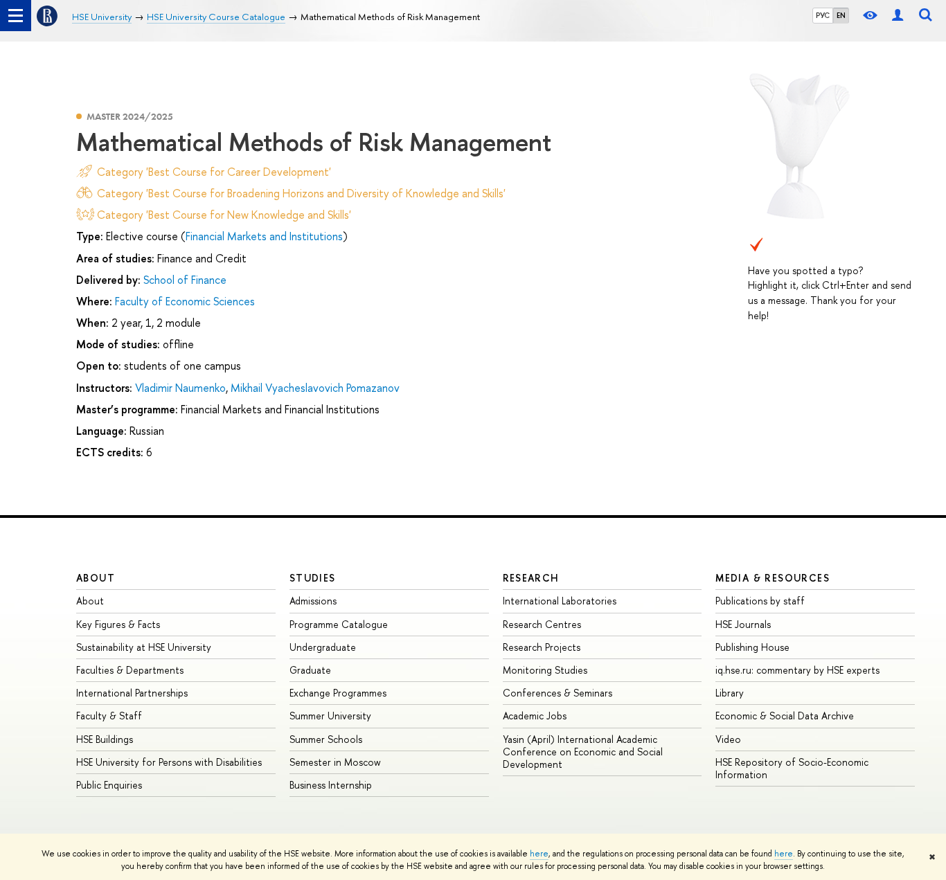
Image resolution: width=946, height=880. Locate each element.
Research (531, 577)
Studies (312, 577)
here (539, 853)
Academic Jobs (534, 715)
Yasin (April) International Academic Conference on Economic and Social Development (583, 752)
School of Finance (184, 279)
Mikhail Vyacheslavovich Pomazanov (315, 387)
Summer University (330, 715)
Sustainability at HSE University (143, 647)
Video (728, 739)
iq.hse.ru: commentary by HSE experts (797, 669)
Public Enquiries (109, 784)
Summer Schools (325, 739)
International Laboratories (559, 600)
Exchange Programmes (337, 692)
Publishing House (752, 647)
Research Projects (541, 647)
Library (729, 692)
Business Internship (330, 784)
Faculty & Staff (109, 715)
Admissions (313, 600)
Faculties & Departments (130, 669)
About (95, 577)
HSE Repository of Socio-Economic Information (791, 768)
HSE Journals (743, 624)
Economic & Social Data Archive (784, 715)
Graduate (310, 669)
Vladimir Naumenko (180, 387)
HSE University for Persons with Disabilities (169, 762)
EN (841, 15)
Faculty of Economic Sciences (185, 301)
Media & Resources (772, 577)
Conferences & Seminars (557, 692)
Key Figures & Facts (118, 624)
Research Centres (542, 624)
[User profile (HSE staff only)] (897, 15)
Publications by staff (760, 600)
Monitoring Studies (545, 669)
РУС (823, 15)
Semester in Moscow (335, 762)
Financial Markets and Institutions (264, 236)
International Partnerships (132, 692)
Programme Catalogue (338, 624)
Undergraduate (322, 647)
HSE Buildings (104, 739)
